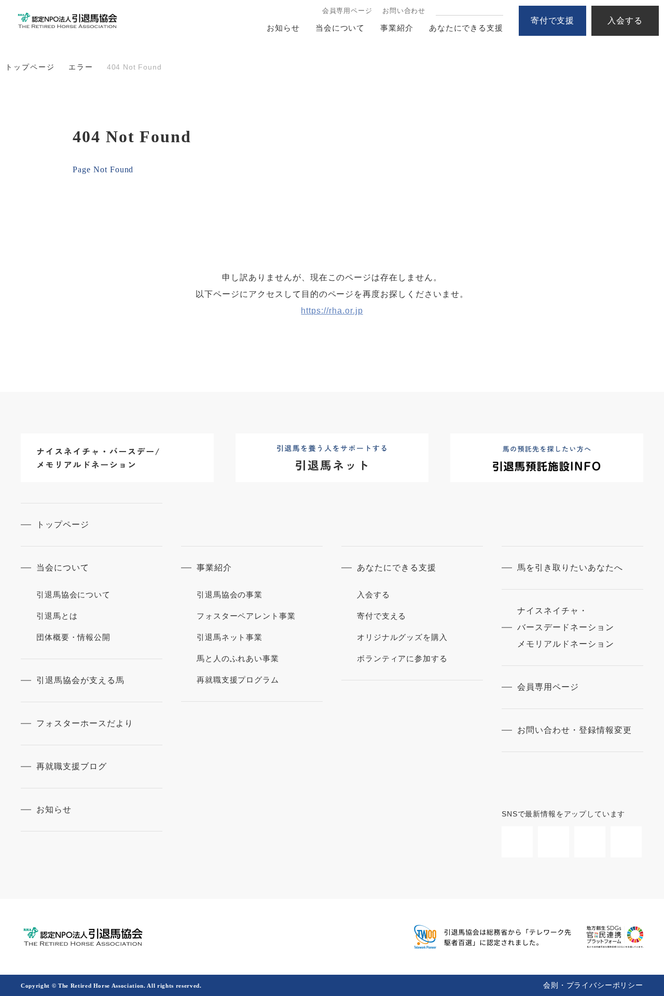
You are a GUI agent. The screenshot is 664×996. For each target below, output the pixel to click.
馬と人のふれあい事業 (238, 658)
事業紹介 (396, 27)
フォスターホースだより (84, 723)
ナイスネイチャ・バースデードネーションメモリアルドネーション (565, 627)
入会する (625, 20)
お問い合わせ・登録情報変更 (574, 730)
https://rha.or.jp (332, 310)
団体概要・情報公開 (73, 637)
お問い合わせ (403, 10)
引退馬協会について (73, 594)
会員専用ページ (347, 10)
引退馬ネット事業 (229, 637)
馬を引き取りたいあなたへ (570, 567)
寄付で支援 (553, 20)
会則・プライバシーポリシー (593, 985)
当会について (340, 27)
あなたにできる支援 (466, 27)
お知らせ (283, 27)
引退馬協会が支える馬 (80, 680)
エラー (80, 67)
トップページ (30, 67)
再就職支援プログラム (238, 679)
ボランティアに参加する (402, 658)
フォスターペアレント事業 (246, 615)
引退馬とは (57, 615)
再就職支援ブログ (71, 766)
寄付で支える (381, 615)
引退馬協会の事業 (229, 594)
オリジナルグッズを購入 (402, 637)
